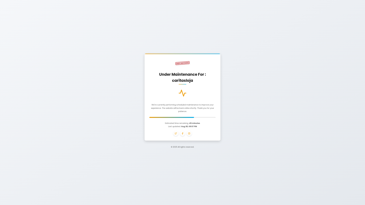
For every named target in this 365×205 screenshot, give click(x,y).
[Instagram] (189, 133)
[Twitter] (175, 133)
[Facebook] (182, 133)
